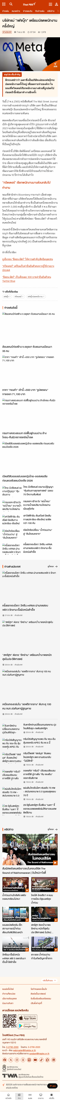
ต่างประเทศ (7, 32)
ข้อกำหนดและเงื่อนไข (39, 988)
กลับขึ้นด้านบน (48, 980)
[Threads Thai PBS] (23, 1060)
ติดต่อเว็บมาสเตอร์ (38, 993)
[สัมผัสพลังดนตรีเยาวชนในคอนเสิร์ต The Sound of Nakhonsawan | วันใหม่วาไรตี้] (30, 849)
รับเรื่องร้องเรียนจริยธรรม (41, 998)
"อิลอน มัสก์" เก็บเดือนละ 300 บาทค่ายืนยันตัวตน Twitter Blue (26, 279)
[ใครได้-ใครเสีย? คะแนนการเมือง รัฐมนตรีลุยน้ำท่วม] (44, 884)
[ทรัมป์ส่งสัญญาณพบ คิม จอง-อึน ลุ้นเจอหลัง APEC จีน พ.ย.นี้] (12, 743)
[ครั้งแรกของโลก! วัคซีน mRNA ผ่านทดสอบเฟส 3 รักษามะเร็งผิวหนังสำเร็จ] (12, 549)
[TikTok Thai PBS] (41, 1060)
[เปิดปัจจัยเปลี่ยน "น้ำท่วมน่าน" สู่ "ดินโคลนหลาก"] (12, 534)
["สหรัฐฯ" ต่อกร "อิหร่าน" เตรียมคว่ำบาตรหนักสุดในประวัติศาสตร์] (30, 636)
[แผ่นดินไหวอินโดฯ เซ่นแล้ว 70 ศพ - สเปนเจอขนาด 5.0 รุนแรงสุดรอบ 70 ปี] (12, 792)
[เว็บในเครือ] (3, 4)
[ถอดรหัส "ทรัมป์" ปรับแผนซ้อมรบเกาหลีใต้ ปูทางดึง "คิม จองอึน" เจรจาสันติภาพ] (12, 775)
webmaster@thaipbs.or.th (24, 1050)
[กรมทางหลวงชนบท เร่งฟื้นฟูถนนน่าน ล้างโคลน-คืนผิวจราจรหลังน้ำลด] (30, 414)
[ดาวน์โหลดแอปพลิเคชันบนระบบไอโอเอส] (27, 1018)
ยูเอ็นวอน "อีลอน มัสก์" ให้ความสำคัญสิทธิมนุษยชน (27, 259)
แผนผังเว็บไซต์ (8, 988)
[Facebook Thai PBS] (4, 1060)
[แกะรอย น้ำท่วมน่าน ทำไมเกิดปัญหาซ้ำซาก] (44, 944)
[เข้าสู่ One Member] (56, 4)
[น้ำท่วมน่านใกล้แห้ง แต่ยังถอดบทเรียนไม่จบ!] (15, 884)
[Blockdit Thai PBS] (47, 1060)
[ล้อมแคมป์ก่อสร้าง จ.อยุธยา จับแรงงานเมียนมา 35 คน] (30, 327)
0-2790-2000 (12, 1047)
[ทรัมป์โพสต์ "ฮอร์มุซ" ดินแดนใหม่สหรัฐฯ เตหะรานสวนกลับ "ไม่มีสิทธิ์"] (12, 758)
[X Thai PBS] (10, 1060)
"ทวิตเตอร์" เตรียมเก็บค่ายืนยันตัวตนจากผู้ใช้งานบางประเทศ (28, 268)
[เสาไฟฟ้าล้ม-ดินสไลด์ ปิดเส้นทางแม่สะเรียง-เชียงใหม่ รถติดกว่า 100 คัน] (12, 520)
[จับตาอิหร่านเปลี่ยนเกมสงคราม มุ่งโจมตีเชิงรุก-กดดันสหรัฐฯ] (12, 729)
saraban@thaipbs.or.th (39, 1053)
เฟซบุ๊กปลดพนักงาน (35, 296)
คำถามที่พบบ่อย (8, 993)
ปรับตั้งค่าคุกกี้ (36, 1003)
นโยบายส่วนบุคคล (9, 998)
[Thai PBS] (29, 4)
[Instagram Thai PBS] (17, 1060)
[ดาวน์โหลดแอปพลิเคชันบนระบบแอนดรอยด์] (27, 1026)
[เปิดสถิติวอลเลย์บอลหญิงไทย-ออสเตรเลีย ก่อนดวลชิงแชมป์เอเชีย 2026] (30, 457)
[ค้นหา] (11, 4)
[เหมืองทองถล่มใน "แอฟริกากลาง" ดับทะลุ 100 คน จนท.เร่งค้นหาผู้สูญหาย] (30, 685)
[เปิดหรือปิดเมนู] (50, 4)
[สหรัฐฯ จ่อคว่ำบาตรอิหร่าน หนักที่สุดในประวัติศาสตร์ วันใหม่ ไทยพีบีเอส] (44, 914)
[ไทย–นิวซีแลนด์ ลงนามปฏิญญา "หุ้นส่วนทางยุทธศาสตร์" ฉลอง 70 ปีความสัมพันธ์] (12, 491)
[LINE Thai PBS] (29, 1060)
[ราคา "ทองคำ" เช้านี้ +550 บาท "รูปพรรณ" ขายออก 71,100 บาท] (30, 371)
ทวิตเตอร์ (18, 296)
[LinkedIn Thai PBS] (53, 1060)
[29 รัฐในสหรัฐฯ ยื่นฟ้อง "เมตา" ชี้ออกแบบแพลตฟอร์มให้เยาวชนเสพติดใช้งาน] (12, 809)
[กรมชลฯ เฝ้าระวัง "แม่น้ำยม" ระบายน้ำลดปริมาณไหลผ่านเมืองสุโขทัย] (12, 506)
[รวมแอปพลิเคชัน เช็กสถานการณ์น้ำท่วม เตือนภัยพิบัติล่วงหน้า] (15, 914)
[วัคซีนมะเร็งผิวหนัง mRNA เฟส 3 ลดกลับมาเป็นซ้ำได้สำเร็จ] (15, 944)
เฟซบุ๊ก (6, 296)
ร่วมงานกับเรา (7, 1003)
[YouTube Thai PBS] (35, 1060)
